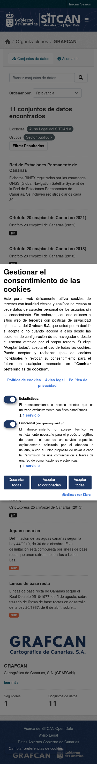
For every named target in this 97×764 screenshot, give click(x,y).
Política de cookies (24, 379)
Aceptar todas (80, 482)
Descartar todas (17, 482)
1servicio (29, 415)
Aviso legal (55, 379)
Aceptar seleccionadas (49, 482)
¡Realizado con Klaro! (76, 494)
